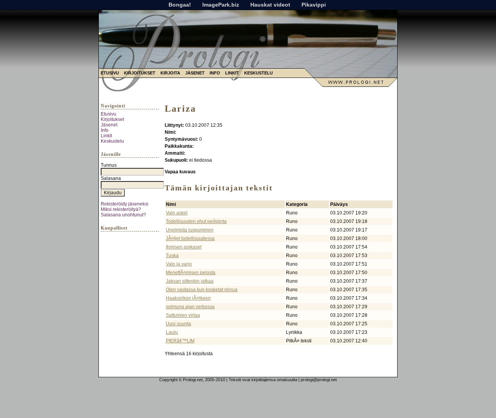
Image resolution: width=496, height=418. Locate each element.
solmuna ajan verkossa (190, 306)
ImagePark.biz (220, 5)
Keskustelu (258, 73)
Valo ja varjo (179, 264)
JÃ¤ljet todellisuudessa (190, 238)
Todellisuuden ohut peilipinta (196, 221)
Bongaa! (180, 5)
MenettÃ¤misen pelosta (190, 272)
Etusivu (110, 73)
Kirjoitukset (139, 73)
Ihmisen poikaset (184, 247)
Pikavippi (313, 5)
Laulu (172, 332)
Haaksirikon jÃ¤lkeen (188, 298)
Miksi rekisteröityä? (121, 209)
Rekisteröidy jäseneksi (124, 204)
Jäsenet (195, 73)
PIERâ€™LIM (180, 341)
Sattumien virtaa (183, 315)
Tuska (172, 255)
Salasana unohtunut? (123, 215)
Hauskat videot (270, 5)
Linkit (232, 73)
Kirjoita (170, 73)
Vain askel (177, 213)
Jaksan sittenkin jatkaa (190, 281)
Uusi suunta (178, 323)
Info (215, 73)
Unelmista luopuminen (190, 230)
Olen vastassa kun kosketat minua (202, 289)
